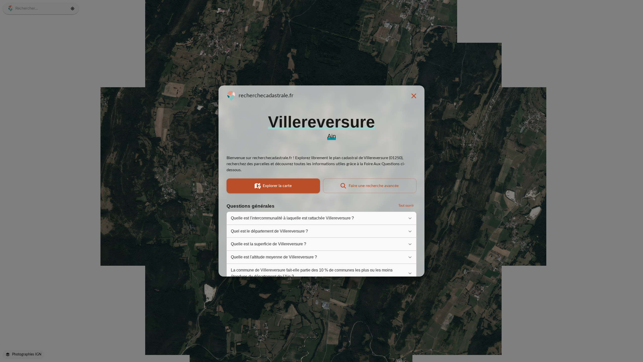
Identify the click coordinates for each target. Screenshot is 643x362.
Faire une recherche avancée (374, 186)
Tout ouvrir (406, 205)
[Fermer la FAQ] (413, 95)
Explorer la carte (277, 186)
